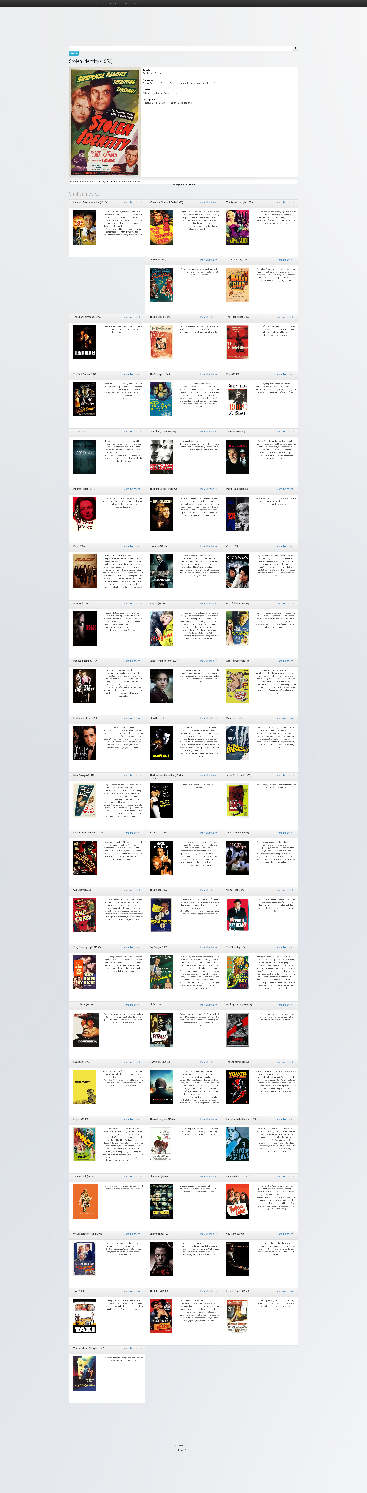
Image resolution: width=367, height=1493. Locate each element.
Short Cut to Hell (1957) (238, 775)
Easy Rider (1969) (82, 1061)
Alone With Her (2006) (237, 832)
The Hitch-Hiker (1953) (238, 316)
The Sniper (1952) (159, 889)
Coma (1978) (232, 546)
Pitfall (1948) (156, 1004)
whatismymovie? (110, 3)
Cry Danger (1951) (159, 947)
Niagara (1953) (157, 603)
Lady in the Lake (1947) (238, 1176)
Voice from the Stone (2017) (164, 660)
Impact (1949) (80, 1119)
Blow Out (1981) (158, 718)
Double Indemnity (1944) (86, 660)
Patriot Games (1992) (237, 488)
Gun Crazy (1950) (82, 889)
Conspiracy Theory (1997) (163, 431)
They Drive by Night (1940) (87, 947)
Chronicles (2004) (159, 1176)
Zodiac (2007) (80, 431)
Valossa (180, 1445)
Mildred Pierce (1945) (84, 488)
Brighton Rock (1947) (161, 1233)
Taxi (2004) (79, 1291)
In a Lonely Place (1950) (85, 718)
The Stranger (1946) (160, 374)
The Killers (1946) (159, 1291)
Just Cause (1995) (235, 431)
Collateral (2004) (235, 1233)
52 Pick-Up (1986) (159, 832)
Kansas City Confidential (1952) (89, 832)
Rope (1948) (232, 374)
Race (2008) (79, 546)
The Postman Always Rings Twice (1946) (166, 777)
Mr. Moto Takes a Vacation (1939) (90, 202)
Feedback (137, 3)
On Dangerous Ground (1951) (88, 1233)
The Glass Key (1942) (237, 947)
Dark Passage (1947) (83, 775)
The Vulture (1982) (83, 1004)
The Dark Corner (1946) (85, 374)
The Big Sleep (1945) (160, 316)
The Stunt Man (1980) (237, 1061)
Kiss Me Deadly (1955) (237, 660)
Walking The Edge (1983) (239, 1004)
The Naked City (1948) (237, 259)
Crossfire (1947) (158, 259)
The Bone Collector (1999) (163, 488)
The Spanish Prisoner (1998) (87, 316)
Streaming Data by (178, 185)
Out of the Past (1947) (237, 603)
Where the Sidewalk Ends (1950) (166, 202)
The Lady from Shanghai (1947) (89, 1348)
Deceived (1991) (81, 603)
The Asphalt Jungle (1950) (240, 202)
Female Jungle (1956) (237, 1291)
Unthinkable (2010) (160, 1061)
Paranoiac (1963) (234, 718)
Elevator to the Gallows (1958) (241, 1119)
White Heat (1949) (235, 889)
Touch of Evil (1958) (83, 1176)
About (126, 3)
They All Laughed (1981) (162, 1119)
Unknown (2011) (158, 546)
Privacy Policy (184, 1450)
